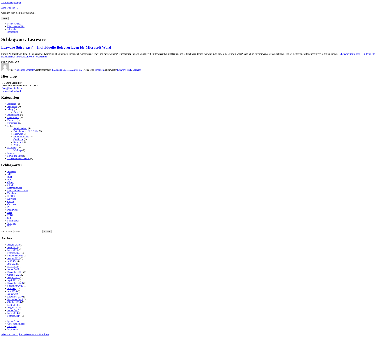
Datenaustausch (14, 188)
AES (9, 174)
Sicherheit (18, 142)
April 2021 (12, 280)
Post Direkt (12, 209)
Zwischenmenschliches (18, 158)
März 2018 (12, 305)
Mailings (17, 150)
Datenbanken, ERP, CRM (25, 131)
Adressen (11, 103)
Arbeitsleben (13, 114)
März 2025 (12, 250)
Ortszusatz (12, 204)
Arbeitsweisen (20, 128)
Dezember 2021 (15, 272)
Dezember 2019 (15, 296)
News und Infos (15, 155)
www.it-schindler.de (12, 91)
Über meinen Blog (16, 26)
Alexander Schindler (25, 70)
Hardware (18, 134)
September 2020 (15, 285)
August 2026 (13, 244)
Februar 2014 (13, 316)
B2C (9, 179)
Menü (4, 18)
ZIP (9, 226)
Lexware (121, 70)
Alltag (10, 109)
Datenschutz (13, 117)
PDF (129, 70)
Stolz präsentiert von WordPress (34, 334)
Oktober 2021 (14, 274)
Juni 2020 (12, 291)
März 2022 (12, 266)
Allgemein (12, 106)
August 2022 (13, 258)
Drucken (11, 193)
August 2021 (13, 277)
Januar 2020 (13, 294)
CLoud (10, 182)
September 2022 (15, 255)
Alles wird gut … (9, 7)
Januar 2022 (13, 269)
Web (15, 144)
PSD (9, 212)
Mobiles (11, 153)
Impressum (12, 32)
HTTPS (11, 196)
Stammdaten (13, 220)
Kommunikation (21, 136)
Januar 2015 (13, 310)
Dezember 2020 (15, 283)
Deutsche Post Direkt (17, 190)
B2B (9, 177)
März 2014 (12, 313)
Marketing (12, 147)
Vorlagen (137, 70)
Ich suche (11, 29)
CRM (10, 185)
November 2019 (15, 299)
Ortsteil (10, 201)
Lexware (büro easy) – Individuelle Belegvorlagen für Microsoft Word (56, 47)
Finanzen (99, 70)
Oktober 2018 (14, 302)
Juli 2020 (11, 288)
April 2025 (12, 247)
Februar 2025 (13, 253)
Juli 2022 (11, 261)
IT (8, 125)
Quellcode (18, 139)
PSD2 (10, 215)
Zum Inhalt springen (11, 2)
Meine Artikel (14, 23)
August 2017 (13, 307)
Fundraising (13, 123)
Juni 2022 (12, 264)
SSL (9, 218)
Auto (15, 112)
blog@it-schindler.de (12, 88)
